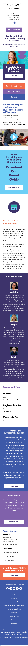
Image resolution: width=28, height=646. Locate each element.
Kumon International (14, 609)
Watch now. (21, 124)
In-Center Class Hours (11, 553)
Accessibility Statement (14, 620)
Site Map (14, 623)
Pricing (14, 97)
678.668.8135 (14, 13)
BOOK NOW (14, 76)
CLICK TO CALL (14, 522)
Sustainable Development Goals (14, 605)
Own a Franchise (14, 616)
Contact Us (14, 598)
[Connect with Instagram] (15, 24)
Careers (14, 594)
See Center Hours (14, 19)
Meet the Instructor (14, 86)
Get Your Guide (14, 187)
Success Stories (14, 91)
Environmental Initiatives (14, 602)
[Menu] (5, 4)
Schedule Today (14, 30)
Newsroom (14, 612)
